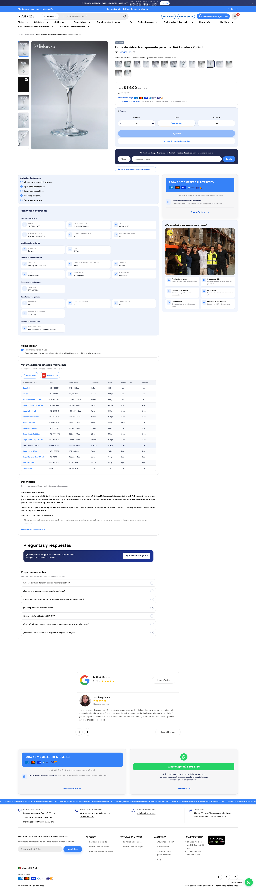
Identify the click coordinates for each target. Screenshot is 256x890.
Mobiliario (224, 22)
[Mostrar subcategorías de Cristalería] (47, 22)
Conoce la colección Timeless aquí (37, 515)
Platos (21, 22)
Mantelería (204, 22)
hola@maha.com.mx (146, 813)
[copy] (133, 52)
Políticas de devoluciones (101, 851)
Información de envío (99, 846)
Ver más (165, 3)
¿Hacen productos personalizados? (88, 607)
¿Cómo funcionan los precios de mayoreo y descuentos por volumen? (88, 599)
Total (177, 117)
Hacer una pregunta (138, 555)
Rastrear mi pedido (98, 841)
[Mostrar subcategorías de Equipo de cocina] (156, 22)
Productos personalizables (72, 26)
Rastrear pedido (186, 16)
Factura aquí (168, 16)
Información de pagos (133, 846)
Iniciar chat (182, 788)
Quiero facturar (198, 212)
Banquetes (29, 34)
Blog (159, 859)
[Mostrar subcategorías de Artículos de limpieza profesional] (52, 26)
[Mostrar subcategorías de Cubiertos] (67, 22)
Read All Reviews (168, 732)
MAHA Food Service (34, 885)
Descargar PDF (50, 375)
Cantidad (136, 118)
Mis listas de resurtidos (28, 9)
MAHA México (102, 677)
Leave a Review (163, 680)
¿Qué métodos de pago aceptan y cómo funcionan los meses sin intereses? (88, 624)
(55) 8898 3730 (87, 816)
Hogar (20, 34)
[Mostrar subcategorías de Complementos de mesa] (123, 22)
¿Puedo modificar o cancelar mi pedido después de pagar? (88, 632)
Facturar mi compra (132, 841)
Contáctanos (163, 846)
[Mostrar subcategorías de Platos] (27, 22)
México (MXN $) (29, 868)
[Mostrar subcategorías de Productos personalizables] (88, 26)
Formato (216, 117)
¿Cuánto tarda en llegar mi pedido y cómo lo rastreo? (88, 583)
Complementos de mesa (108, 22)
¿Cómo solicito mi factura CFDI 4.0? (88, 616)
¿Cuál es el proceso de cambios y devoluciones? (88, 591)
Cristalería (39, 22)
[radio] (118, 64)
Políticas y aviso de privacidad (199, 885)
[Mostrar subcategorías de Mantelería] (213, 22)
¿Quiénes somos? (165, 841)
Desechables (80, 22)
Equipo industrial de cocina (176, 22)
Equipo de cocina (146, 22)
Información (47, 9)
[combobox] (85, 16)
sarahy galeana (101, 697)
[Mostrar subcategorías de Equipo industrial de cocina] (192, 22)
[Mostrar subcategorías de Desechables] (89, 22)
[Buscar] (124, 16)
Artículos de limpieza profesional (33, 26)
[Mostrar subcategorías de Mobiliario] (232, 22)
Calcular (229, 159)
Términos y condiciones (227, 885)
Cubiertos (59, 22)
